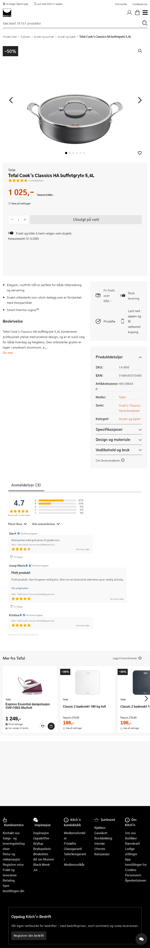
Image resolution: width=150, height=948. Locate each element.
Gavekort (100, 833)
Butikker (131, 838)
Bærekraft (132, 843)
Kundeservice (139, 4)
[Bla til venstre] (11, 100)
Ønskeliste (40, 854)
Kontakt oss (11, 833)
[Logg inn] (129, 13)
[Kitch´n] (7, 12)
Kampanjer (102, 854)
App (127, 859)
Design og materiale (113, 439)
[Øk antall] (25, 219)
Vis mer (8, 352)
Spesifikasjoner (109, 429)
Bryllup (38, 843)
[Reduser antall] (12, 219)
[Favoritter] (42, 726)
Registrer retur (13, 864)
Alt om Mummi (43, 859)
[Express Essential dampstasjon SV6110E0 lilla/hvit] (30, 682)
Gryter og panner (44, 36)
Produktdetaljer (109, 357)
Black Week (41, 864)
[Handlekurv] (137, 13)
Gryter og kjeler (67, 36)
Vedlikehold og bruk (112, 450)
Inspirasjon (41, 833)
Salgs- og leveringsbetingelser (14, 843)
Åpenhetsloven (135, 880)
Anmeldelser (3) (26, 485)
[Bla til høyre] (139, 100)
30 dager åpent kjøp (17, 4)
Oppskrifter (41, 838)
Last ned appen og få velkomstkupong (134, 321)
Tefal (11, 170)
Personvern (133, 875)
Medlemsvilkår (74, 864)
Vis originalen (19, 588)
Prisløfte (109, 321)
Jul (35, 870)
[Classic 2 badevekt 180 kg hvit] (87, 682)
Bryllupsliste (42, 848)
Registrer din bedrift (29, 935)
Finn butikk (121, 4)
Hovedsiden (10, 36)
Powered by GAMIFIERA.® (23, 634)
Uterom (99, 848)
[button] (140, 153)
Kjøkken (25, 36)
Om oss (130, 833)
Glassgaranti (73, 848)
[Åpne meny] (145, 13)
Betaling (9, 880)
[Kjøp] (51, 726)
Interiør (99, 843)
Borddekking (103, 838)
